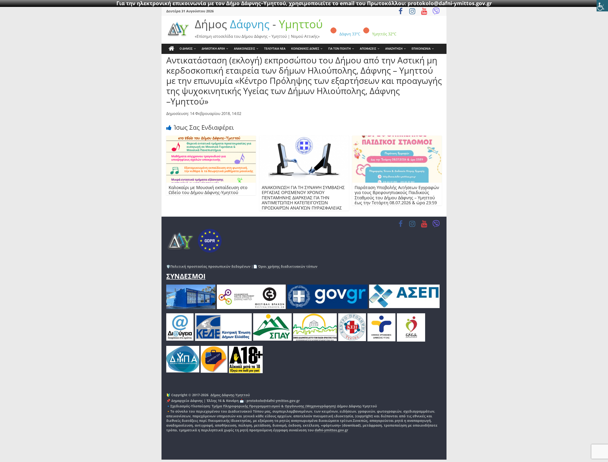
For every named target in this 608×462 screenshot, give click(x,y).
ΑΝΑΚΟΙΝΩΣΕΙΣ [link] (244, 49)
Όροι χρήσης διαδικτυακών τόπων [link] (287, 266)
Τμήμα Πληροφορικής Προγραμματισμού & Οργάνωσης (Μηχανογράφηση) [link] (274, 406)
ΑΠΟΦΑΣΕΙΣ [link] (368, 49)
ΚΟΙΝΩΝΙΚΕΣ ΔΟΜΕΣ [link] (305, 49)
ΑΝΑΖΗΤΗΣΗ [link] (394, 49)
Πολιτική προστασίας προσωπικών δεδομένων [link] (210, 266)
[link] (602, 5)
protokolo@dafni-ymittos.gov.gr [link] (273, 400)
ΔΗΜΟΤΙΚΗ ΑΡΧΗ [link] (213, 49)
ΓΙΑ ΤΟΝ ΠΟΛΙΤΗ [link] (339, 49)
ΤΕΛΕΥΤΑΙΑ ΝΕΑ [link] (274, 49)
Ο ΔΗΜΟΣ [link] (186, 49)
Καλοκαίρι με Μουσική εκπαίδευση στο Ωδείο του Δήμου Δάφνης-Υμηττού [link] (208, 190)
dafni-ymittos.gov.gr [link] (331, 430)
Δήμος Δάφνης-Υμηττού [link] (230, 395)
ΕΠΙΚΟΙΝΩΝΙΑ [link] (421, 49)
